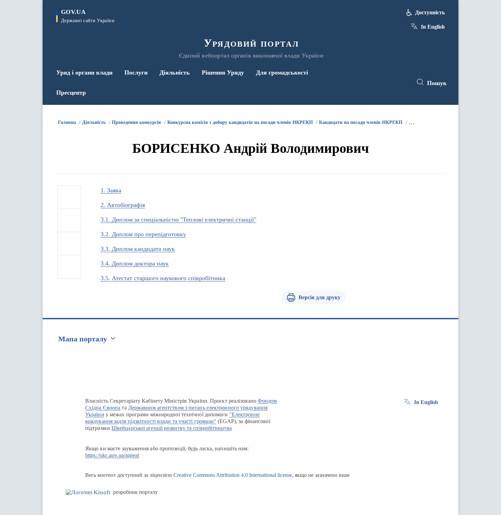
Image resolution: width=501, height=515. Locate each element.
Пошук (436, 83)
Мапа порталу (82, 339)
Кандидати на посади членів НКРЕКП (361, 122)
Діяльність (94, 122)
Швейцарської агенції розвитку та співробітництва (171, 428)
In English (433, 27)
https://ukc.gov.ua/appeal (112, 455)
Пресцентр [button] (71, 92)
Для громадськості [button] (282, 72)
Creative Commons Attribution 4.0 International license (232, 475)
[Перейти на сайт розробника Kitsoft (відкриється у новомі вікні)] (88, 492)
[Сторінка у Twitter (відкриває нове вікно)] (388, 82)
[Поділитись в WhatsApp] (69, 243)
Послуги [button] (136, 72)
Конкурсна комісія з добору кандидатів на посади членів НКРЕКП (240, 122)
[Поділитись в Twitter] (69, 220)
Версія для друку (319, 297)
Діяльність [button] (175, 72)
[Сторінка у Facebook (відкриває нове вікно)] (375, 82)
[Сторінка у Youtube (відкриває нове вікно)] (401, 82)
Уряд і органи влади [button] (84, 72)
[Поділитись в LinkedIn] (69, 266)
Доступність (430, 12)
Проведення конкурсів (136, 122)
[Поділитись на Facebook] (69, 197)
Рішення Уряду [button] (223, 72)
